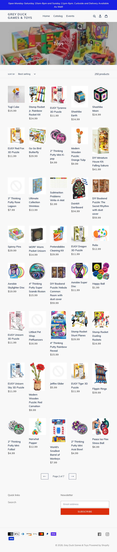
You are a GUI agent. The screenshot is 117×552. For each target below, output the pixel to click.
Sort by (11, 74)
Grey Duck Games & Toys (20, 16)
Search (12, 502)
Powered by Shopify (99, 545)
